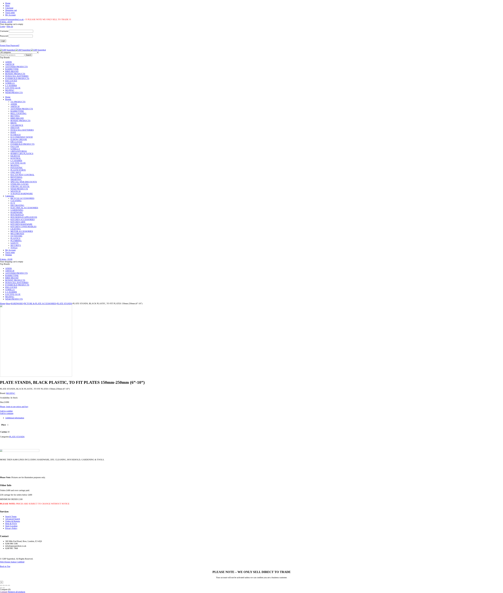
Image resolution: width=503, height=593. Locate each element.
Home (7, 3)
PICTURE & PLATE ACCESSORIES (40, 303)
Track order (10, 13)
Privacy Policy (11, 528)
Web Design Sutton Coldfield (12, 562)
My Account (10, 15)
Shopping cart (11, 10)
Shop (7, 5)
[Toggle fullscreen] (4, 585)
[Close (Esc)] (9, 585)
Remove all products (16, 592)
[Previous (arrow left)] (1, 587)
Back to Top (5, 566)
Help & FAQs (11, 523)
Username (4, 31)
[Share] (6, 585)
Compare (4, 592)
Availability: (5, 398)
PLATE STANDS (64, 303)
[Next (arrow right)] (4, 587)
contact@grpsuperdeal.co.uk (12, 19)
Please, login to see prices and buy (14, 406)
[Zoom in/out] (1, 585)
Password (4, 36)
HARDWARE (17, 303)
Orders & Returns (12, 521)
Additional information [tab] (14, 418)
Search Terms (11, 516)
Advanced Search (12, 519)
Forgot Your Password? (9, 45)
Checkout (9, 8)
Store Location (11, 526)
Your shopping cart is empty (11, 24)
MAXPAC (10, 393)
